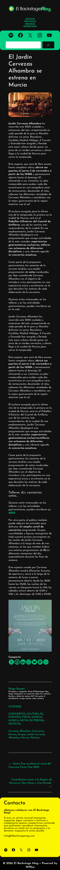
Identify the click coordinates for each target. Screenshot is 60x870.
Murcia (25, 737)
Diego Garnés (16, 689)
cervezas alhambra (19, 731)
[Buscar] (48, 44)
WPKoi (30, 867)
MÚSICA (13, 720)
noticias (35, 737)
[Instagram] (28, 662)
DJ (41, 714)
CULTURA (33, 714)
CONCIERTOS (17, 714)
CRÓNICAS (30, 24)
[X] (11, 662)
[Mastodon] (40, 662)
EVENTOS (14, 717)
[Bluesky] (34, 662)
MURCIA (37, 717)
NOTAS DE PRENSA (32, 720)
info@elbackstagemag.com (19, 836)
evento (12, 734)
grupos (22, 734)
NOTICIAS (14, 724)
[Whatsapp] (45, 662)
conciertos (38, 731)
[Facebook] (17, 662)
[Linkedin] (22, 662)
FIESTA (26, 717)
